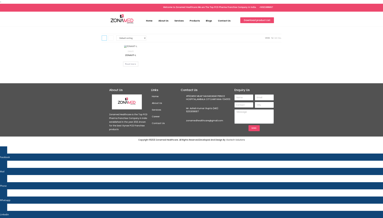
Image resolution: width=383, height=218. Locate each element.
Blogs (209, 20)
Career (156, 116)
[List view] (110, 38)
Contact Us (224, 20)
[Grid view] (104, 38)
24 (276, 38)
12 (272, 38)
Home (149, 20)
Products (195, 20)
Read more (130, 64)
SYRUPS (131, 51)
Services (179, 20)
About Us (163, 20)
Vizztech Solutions (235, 139)
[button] (257, 20)
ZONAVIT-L (130, 55)
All (279, 38)
